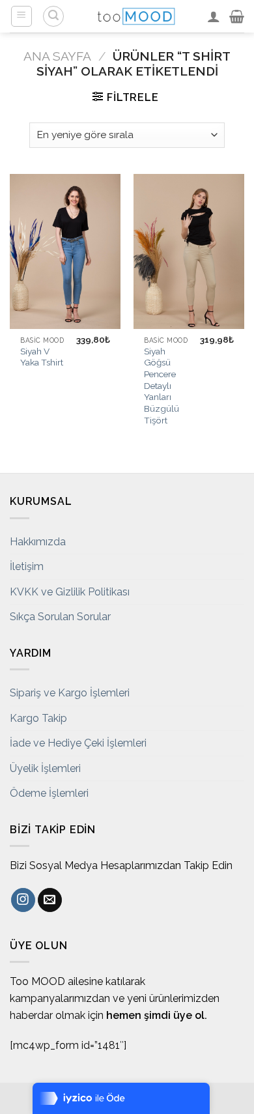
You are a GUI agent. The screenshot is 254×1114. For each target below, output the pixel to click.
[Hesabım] (213, 16)
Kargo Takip (38, 718)
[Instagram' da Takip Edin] (23, 900)
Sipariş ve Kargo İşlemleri (70, 693)
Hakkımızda (38, 542)
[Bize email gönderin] (50, 900)
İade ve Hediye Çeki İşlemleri (78, 743)
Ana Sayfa (57, 56)
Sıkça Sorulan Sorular (60, 616)
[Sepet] (236, 16)
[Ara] (53, 16)
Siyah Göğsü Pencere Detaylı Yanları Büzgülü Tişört (161, 385)
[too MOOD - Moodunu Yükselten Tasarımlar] (136, 16)
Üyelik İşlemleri (45, 768)
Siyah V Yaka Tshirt (41, 357)
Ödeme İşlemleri (49, 793)
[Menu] (22, 16)
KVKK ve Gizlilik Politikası (70, 592)
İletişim (27, 566)
